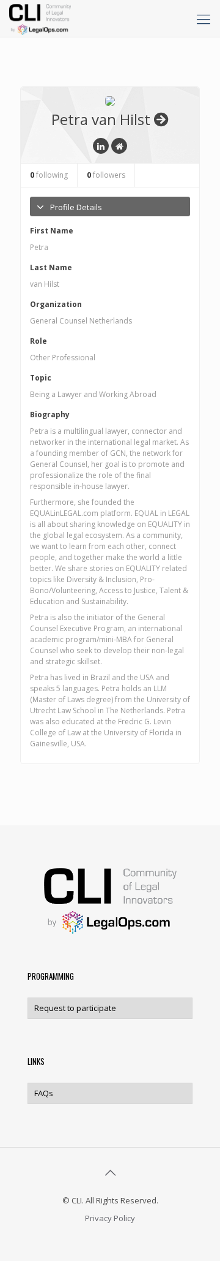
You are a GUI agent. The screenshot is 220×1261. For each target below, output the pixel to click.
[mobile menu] (203, 18)
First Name (51, 230)
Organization (56, 304)
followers (106, 175)
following (49, 175)
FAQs (43, 1093)
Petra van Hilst (100, 119)
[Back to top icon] (110, 1173)
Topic (40, 378)
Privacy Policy (110, 1218)
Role (38, 341)
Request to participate (75, 1007)
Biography (50, 414)
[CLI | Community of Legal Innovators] (40, 18)
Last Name (51, 267)
